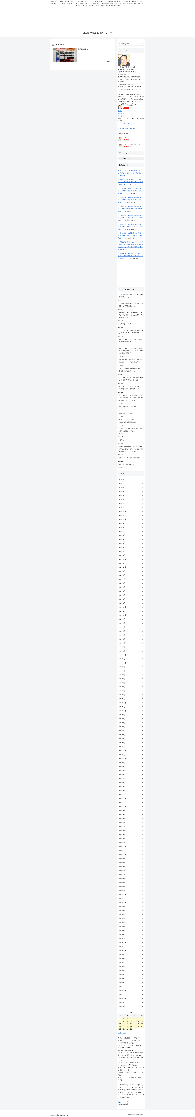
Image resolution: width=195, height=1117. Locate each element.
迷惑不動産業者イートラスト (127, 406)
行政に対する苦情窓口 (125, 324)
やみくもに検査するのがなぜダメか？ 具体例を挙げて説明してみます (131, 370)
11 (134, 1021)
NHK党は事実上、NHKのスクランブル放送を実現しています (131, 296)
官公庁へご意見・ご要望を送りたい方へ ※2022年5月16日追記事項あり (131, 421)
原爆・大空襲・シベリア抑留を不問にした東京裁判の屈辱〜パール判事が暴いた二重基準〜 (130, 173)
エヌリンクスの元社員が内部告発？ (129, 458)
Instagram (121, 116)
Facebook (121, 113)
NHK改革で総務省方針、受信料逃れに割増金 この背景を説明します (131, 305)
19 (138, 1024)
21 (120, 1026)
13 (142, 1021)
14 (120, 1024)
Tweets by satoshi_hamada (126, 128)
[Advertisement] (97, 18)
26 (138, 1026)
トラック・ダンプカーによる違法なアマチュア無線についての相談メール (131, 388)
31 (131, 1029)
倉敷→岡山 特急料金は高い (127, 464)
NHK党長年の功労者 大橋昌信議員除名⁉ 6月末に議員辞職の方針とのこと (131, 379)
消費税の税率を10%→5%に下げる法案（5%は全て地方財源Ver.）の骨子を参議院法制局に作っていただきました (131, 449)
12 (138, 1021)
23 (127, 1026)
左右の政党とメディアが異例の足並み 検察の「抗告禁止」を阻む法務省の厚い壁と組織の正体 (131, 315)
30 (127, 1029)
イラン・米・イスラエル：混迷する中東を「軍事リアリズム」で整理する (131, 332)
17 (131, 1024)
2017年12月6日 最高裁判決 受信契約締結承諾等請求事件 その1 (131, 340)
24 (131, 1026)
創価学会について (124, 440)
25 (134, 1026)
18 (134, 1024)
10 (131, 1021)
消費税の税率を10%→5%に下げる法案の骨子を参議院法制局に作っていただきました (131, 431)
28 (120, 1029)
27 (142, 1026)
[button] (142, 44)
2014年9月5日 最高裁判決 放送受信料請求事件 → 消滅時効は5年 (130, 361)
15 (123, 1024)
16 (127, 1024)
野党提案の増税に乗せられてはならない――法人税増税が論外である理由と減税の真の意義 (130, 182)
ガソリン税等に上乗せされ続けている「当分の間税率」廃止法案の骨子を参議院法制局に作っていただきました (131, 398)
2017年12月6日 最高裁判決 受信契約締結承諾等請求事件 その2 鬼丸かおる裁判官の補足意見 (131, 350)
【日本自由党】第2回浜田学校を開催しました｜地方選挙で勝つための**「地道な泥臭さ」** (131, 191)
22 (123, 1026)
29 (123, 1029)
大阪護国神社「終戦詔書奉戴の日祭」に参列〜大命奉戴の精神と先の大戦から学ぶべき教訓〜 (130, 256)
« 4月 (119, 1033)
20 (142, 1024)
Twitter (120, 111)
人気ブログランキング (125, 123)
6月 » (124, 1033)
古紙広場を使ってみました (127, 413)
